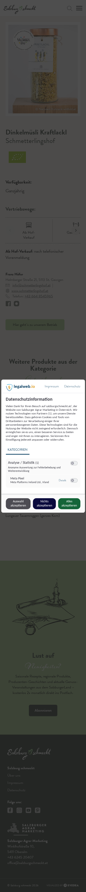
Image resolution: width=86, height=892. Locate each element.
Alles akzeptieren (69, 503)
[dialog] (43, 446)
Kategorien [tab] (18, 449)
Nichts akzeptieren (44, 503)
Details (62, 480)
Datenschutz (72, 386)
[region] (43, 445)
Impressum (52, 386)
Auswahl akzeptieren (18, 503)
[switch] (74, 463)
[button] (72, 463)
